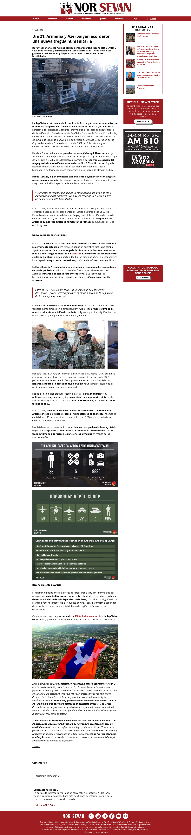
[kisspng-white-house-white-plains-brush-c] (125, 816)
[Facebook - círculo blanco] (112, 816)
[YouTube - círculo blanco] (118, 816)
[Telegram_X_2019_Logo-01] (105, 816)
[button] (52, 18)
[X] (91, 816)
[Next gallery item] (114, 344)
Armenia (36, 746)
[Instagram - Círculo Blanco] (98, 816)
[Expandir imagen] (68, 345)
